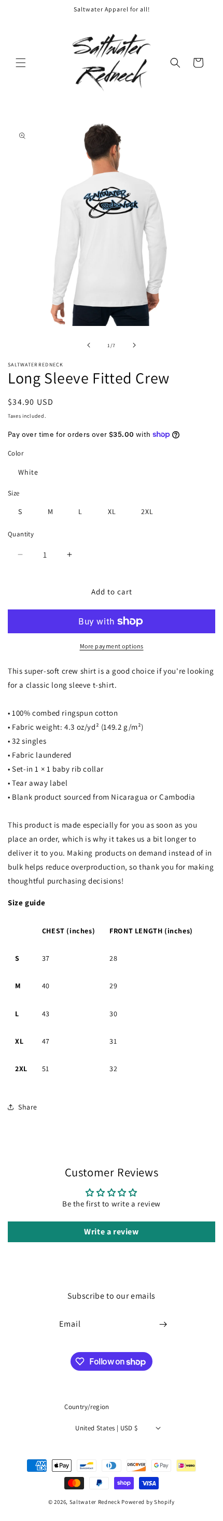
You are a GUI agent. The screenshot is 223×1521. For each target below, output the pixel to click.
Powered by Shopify (148, 1501)
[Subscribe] (163, 1324)
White (28, 472)
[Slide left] (88, 345)
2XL (147, 511)
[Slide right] (134, 345)
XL (112, 511)
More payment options (112, 646)
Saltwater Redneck (94, 1501)
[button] (20, 62)
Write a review (111, 1231)
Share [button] (27, 1107)
